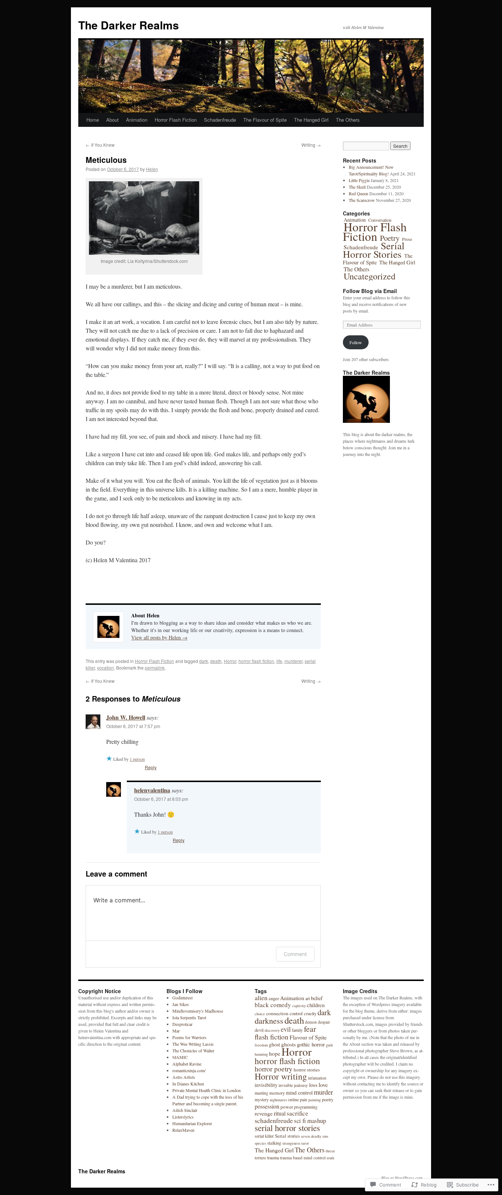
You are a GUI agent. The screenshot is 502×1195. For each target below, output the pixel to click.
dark (203, 661)
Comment (295, 954)
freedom (261, 1045)
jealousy (301, 1085)
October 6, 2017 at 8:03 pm (161, 799)
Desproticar (182, 1024)
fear (310, 1028)
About (112, 119)
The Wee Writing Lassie (193, 1044)
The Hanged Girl (311, 119)
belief (317, 998)
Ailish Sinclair (184, 1110)
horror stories (307, 1069)
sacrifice (297, 1113)
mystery (262, 1099)
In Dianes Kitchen (188, 1084)
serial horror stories (287, 1127)
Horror (230, 661)
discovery (272, 1030)
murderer (293, 661)
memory (277, 1093)
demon (311, 1022)
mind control (299, 1092)
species (260, 1143)
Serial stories (287, 1135)
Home (92, 119)
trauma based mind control (303, 1157)
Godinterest (182, 997)
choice (260, 1013)
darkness (269, 1020)
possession (267, 1106)
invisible (286, 1085)
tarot (305, 1143)
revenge (264, 1113)
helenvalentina (152, 790)
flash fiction (271, 1036)
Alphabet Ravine (186, 1064)
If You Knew (100, 145)
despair (324, 1022)
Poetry (389, 238)
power (286, 1106)
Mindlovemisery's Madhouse (197, 1011)
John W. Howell (125, 717)
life (279, 661)
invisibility (266, 1084)
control (296, 1013)
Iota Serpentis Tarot (189, 1017)
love (323, 1084)
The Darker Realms (128, 25)
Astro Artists (183, 1077)
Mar (176, 1031)
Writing (311, 145)
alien (261, 997)
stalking (274, 1143)
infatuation (317, 1078)
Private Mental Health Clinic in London (206, 1090)
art (307, 998)
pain (303, 1099)
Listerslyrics (183, 1117)
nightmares (278, 1099)
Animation (136, 119)
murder (323, 1092)
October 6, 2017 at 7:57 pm (133, 726)
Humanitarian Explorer (192, 1123)
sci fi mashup (310, 1120)
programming (306, 1107)
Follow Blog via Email (370, 291)
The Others (348, 119)
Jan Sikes (180, 1004)
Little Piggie (359, 180)
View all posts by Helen (159, 637)
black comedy (273, 1004)
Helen (152, 169)
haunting (261, 1054)
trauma (273, 1157)
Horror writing (281, 1076)
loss (313, 1084)
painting (314, 1099)
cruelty (310, 1013)
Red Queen (358, 193)
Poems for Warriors (189, 1037)
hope (274, 1053)
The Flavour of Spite (265, 119)
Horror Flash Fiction (176, 119)
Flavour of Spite (308, 1037)
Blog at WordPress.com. (402, 1178)
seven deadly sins (314, 1136)
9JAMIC (180, 1057)
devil (259, 1030)
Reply (151, 767)
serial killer (264, 1136)
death (216, 661)
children (315, 1005)
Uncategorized (369, 276)
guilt (329, 1045)
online (293, 1099)
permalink (155, 667)
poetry (327, 1099)
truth (330, 1157)
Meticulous (106, 159)
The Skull (357, 187)
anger (274, 998)
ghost (274, 1044)
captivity (299, 1005)
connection (277, 1013)
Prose (407, 239)
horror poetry (274, 1068)
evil (286, 1029)
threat (330, 1150)
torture (260, 1157)
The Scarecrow (362, 200)
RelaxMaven (183, 1130)
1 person (137, 759)
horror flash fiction (256, 661)
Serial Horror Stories (374, 250)
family (297, 1030)
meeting (261, 1093)
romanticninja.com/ (188, 1070)
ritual (280, 1113)
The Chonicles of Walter (193, 1050)
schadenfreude (274, 1120)
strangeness (291, 1143)
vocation (105, 667)
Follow (355, 342)
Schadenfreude (220, 119)
